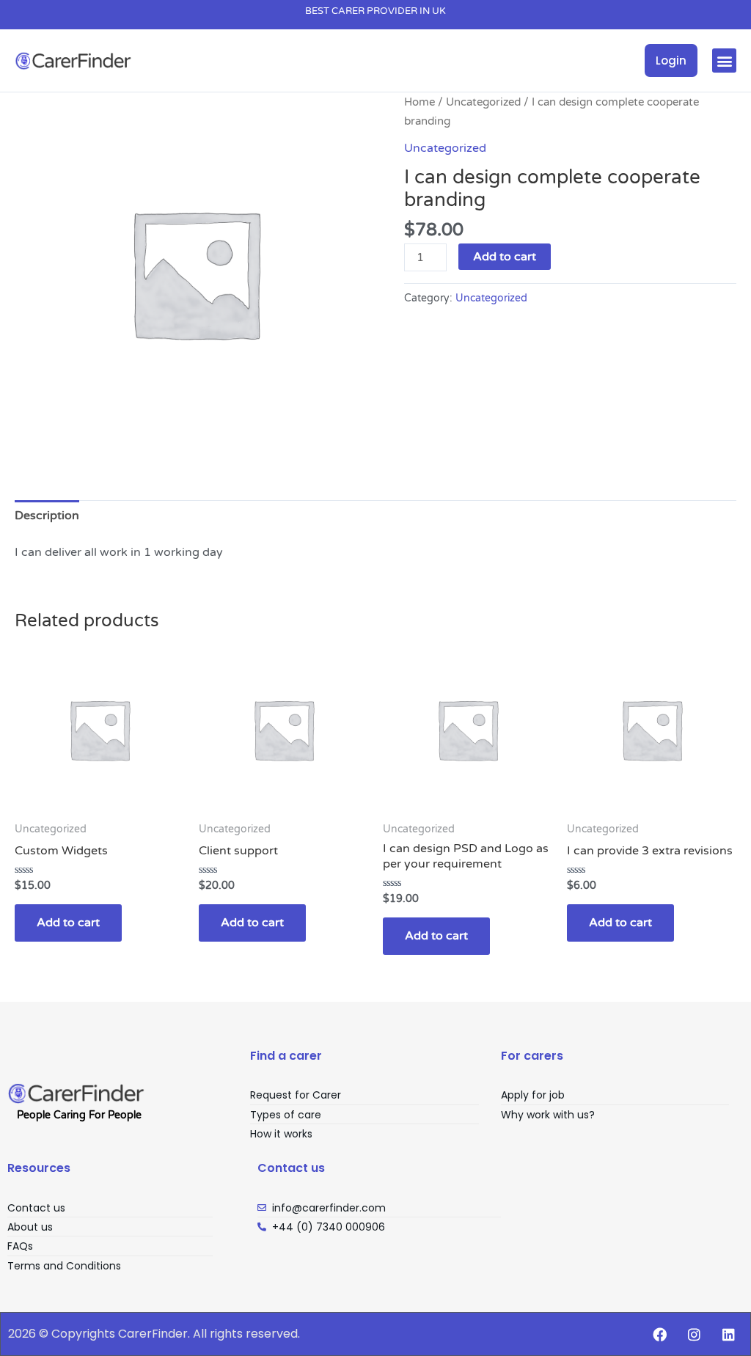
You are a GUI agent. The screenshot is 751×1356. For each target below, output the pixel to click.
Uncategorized (483, 102)
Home (419, 102)
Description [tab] (47, 515)
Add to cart (504, 256)
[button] (724, 60)
